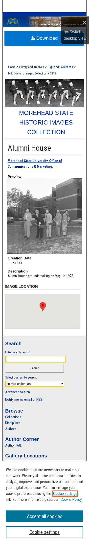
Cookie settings (65, 493)
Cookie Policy (71, 499)
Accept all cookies (44, 516)
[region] (44, 502)
